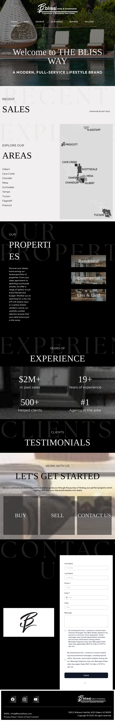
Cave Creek (8, 173)
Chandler (7, 178)
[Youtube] (35, 699)
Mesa (5, 182)
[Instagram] (24, 699)
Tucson (6, 196)
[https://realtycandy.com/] (91, 698)
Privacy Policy (79, 683)
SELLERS (89, 22)
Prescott (7, 205)
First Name (68, 564)
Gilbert (6, 169)
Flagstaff (7, 200)
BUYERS (74, 22)
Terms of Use (24, 717)
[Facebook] (12, 699)
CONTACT (16, 26)
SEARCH (40, 22)
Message (68, 613)
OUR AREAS (57, 22)
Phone (67, 583)
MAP (26, 22)
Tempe (6, 191)
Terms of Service (92, 683)
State (66, 603)
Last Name (68, 573)
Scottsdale (8, 187)
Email (67, 593)
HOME (14, 22)
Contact (35, 717)
